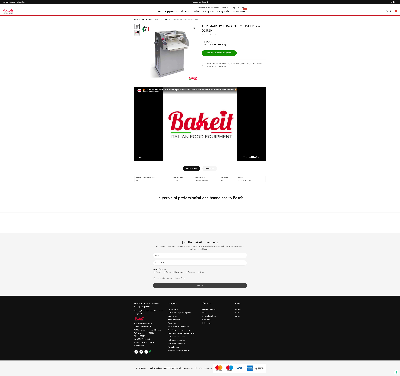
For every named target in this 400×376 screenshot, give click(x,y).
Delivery (204, 313)
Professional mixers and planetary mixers (181, 333)
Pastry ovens (172, 323)
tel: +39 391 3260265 (142, 339)
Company (238, 309)
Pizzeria (158, 272)
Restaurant (192, 272)
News (237, 313)
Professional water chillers (176, 337)
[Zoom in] (194, 28)
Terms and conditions (209, 316)
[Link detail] (136, 352)
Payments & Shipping (209, 309)
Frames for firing (173, 347)
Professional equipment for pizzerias (180, 313)
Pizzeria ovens (173, 309)
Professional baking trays (176, 343)
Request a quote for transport (219, 53)
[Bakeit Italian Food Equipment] (8, 11)
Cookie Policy (206, 323)
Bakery (168, 272)
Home (136, 19)
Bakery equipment (146, 19)
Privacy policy (206, 319)
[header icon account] (391, 11)
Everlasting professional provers (179, 350)
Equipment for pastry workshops (178, 326)
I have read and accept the (170, 278)
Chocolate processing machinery (179, 330)
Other (202, 272)
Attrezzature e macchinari (162, 19)
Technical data (191, 168)
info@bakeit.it (139, 346)
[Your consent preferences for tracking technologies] (396, 372)
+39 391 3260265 (148, 342)
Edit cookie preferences (203, 368)
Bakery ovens (172, 316)
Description (210, 168)
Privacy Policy (180, 278)
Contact (237, 316)
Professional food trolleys (176, 340)
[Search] (387, 11)
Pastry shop (179, 272)
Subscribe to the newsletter (208, 7)
